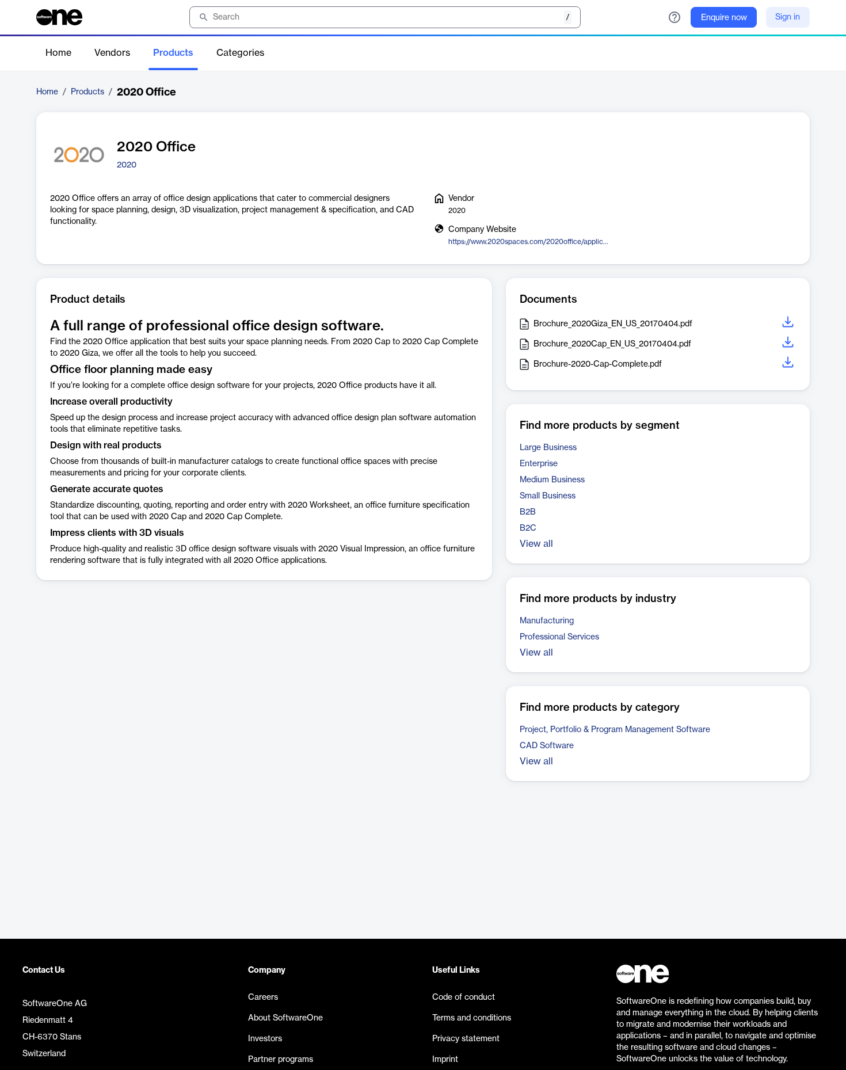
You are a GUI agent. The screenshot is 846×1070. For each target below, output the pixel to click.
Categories (240, 53)
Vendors (112, 53)
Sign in (787, 17)
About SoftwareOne (285, 1018)
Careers (263, 997)
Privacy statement (466, 1039)
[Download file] (789, 324)
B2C (528, 528)
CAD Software (547, 746)
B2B (528, 512)
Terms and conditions (471, 1018)
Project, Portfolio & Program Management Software (615, 730)
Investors (265, 1039)
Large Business (548, 448)
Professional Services (559, 637)
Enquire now (724, 18)
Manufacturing (547, 621)
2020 (126, 165)
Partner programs (280, 1060)
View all (536, 544)
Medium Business (552, 480)
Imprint (445, 1060)
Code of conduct (463, 997)
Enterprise (539, 464)
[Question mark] (674, 17)
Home (58, 53)
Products (173, 53)
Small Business (548, 496)
